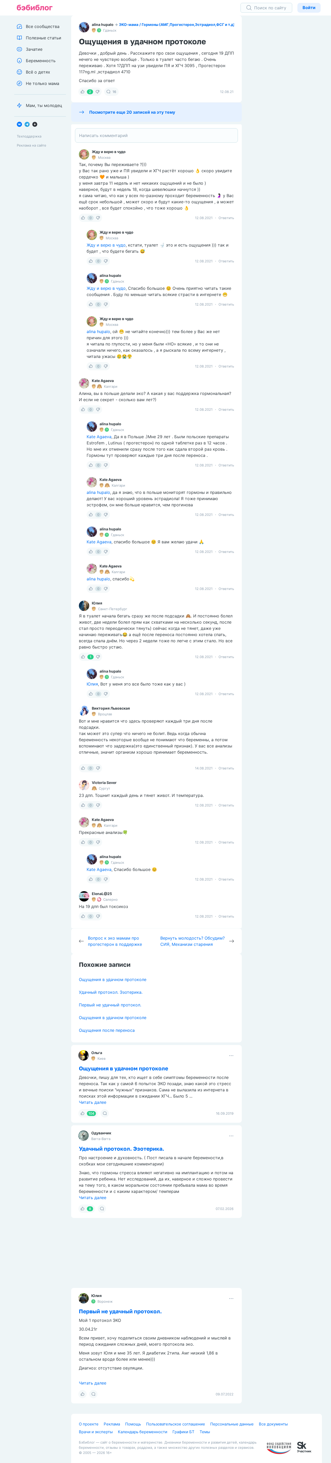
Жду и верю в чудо (109, 151)
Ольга (96, 1052)
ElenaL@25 (102, 893)
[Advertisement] (288, 96)
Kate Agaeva (103, 380)
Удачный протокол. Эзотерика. (110, 992)
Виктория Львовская (111, 708)
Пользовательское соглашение (175, 1424)
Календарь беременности (142, 1431)
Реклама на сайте (31, 145)
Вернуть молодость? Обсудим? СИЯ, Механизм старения (192, 941)
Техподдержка (29, 136)
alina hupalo (103, 24)
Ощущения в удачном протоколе (112, 979)
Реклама (112, 1424)
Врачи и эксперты (96, 1431)
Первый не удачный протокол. (110, 1004)
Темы (205, 1431)
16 (114, 92)
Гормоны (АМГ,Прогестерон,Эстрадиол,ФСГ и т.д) (188, 24)
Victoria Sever (104, 782)
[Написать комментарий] (156, 135)
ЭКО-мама (128, 24)
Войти (309, 7)
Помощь (133, 1424)
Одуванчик (101, 1133)
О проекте (89, 1424)
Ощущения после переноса (107, 1030)
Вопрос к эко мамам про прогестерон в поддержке (115, 941)
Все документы (273, 1424)
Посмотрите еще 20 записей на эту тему (132, 112)
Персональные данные (232, 1424)
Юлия (97, 603)
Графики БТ (183, 1431)
